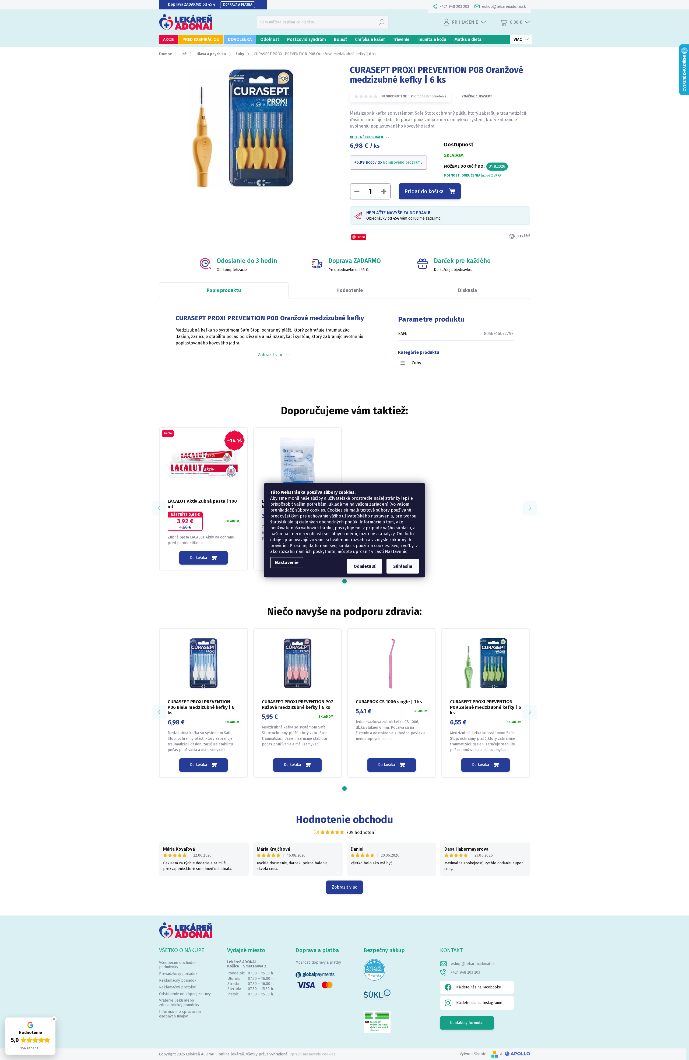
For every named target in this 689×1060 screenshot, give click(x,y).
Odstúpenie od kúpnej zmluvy (185, 994)
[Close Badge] (54, 1019)
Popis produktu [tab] (224, 290)
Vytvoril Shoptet (474, 1054)
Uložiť (361, 237)
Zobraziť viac (344, 887)
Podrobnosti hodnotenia (429, 96)
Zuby (416, 362)
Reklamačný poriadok (177, 980)
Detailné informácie (367, 137)
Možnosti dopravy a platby (318, 962)
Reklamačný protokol (177, 987)
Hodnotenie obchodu (344, 819)
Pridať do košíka (424, 191)
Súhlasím (402, 566)
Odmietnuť (364, 566)
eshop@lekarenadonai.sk (473, 964)
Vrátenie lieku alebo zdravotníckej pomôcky (179, 1002)
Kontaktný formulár (467, 1022)
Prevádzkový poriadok (178, 973)
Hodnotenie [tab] (349, 290)
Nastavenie (286, 562)
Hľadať (381, 22)
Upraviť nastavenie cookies (312, 1054)
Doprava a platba (237, 4)
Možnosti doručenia (472, 175)
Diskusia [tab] (467, 290)
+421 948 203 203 (465, 972)
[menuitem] (168, 39)
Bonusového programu (403, 162)
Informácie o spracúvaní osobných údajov (180, 1014)
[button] (344, 581)
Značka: (477, 96)
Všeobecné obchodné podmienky (177, 965)
